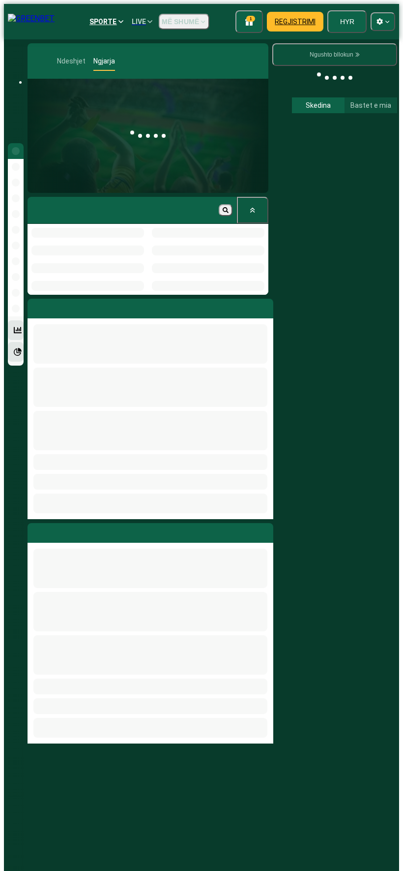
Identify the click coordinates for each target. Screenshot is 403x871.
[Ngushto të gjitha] (252, 210)
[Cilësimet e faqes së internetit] (383, 21)
